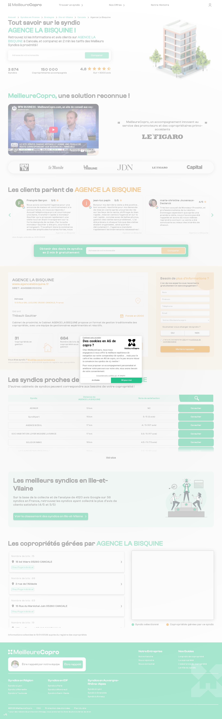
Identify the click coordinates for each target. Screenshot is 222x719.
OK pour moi (126, 380)
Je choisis (96, 380)
